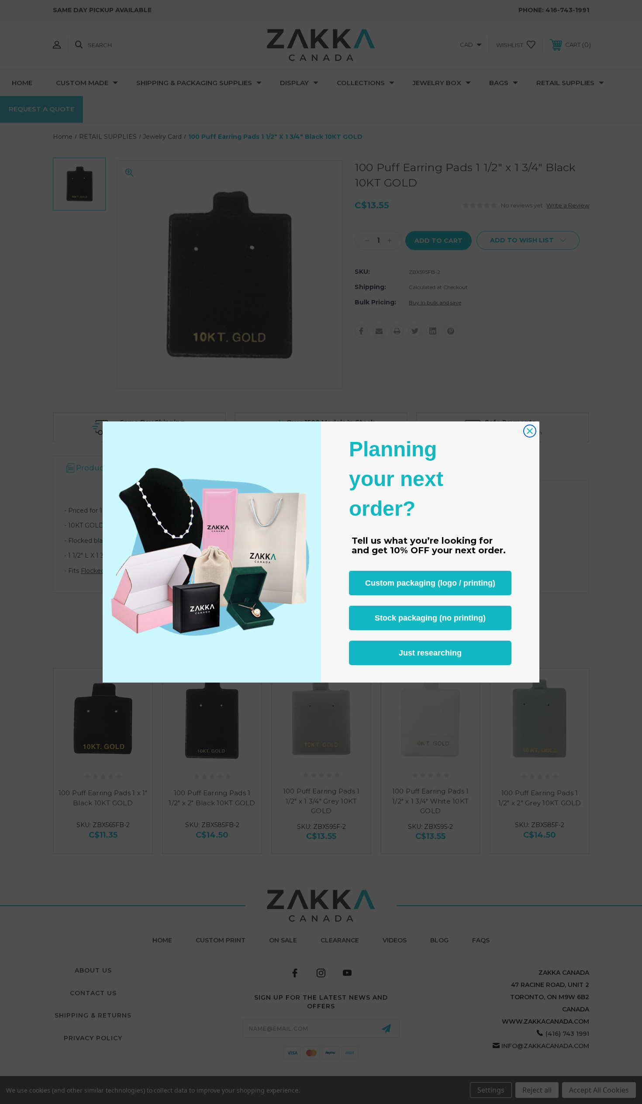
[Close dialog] (530, 431)
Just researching (430, 653)
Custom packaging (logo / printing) (430, 583)
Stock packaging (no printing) (430, 618)
